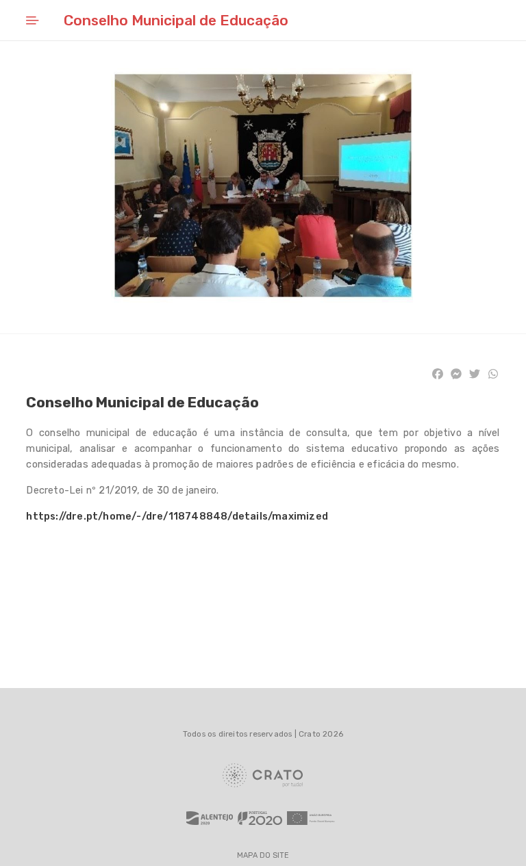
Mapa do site (263, 856)
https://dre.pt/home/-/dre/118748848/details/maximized (177, 516)
